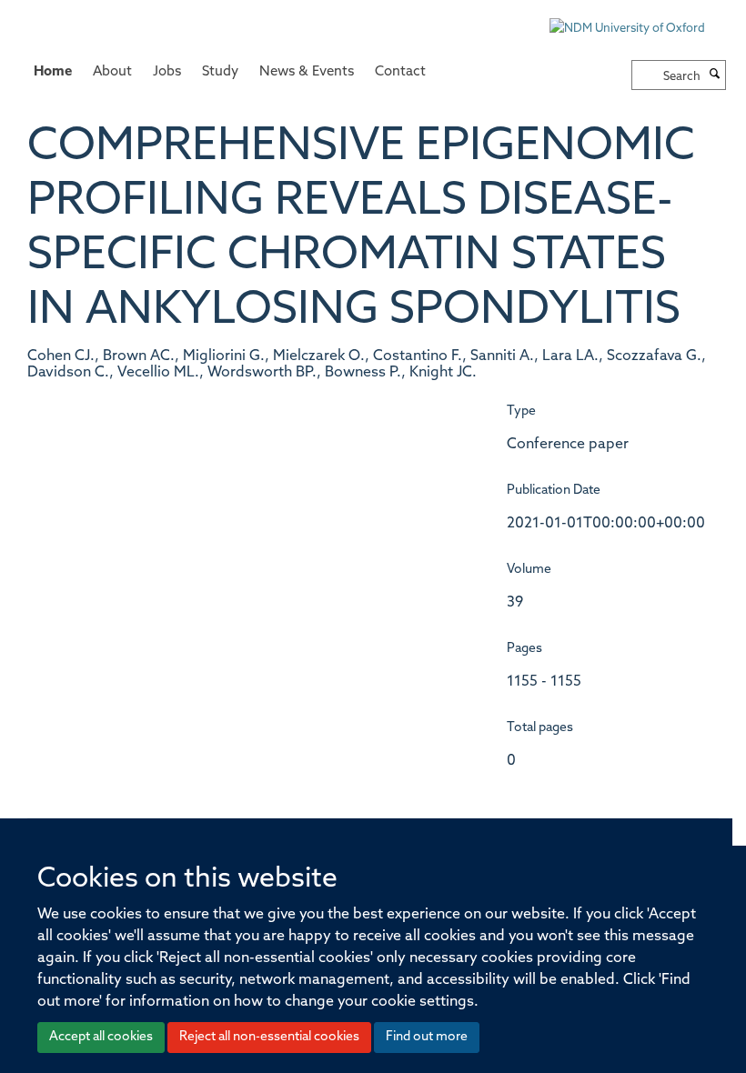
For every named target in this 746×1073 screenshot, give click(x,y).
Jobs (167, 72)
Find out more (427, 1037)
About (112, 72)
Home (53, 72)
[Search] (715, 75)
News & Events (306, 72)
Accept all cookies (101, 1037)
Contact (400, 72)
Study (220, 72)
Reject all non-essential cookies (269, 1037)
